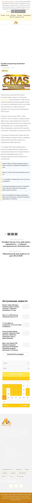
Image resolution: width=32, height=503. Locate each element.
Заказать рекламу (10, 457)
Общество (5, 71)
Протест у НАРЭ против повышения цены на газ (15, 173)
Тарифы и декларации (12, 450)
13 (16, 390)
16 (27, 390)
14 (20, 390)
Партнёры (13, 15)
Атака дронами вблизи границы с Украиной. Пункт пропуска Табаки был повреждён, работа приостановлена (15, 188)
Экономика (4, 473)
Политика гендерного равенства (15, 453)
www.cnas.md (5, 100)
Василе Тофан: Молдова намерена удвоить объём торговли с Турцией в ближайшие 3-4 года (15, 165)
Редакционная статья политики (15, 455)
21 (20, 394)
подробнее (16, 436)
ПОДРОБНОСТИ (20, 11)
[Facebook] (11, 486)
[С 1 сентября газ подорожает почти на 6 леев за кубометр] (26, 324)
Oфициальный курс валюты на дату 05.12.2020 (16, 255)
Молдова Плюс (22, 473)
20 (16, 394)
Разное (4, 476)
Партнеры (8, 448)
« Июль (6, 405)
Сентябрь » (25, 405)
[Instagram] (16, 486)
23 (27, 394)
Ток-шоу (11, 476)
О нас (7, 15)
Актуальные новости (7, 469)
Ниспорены (18, 469)
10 (4, 390)
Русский (3, 15)
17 (4, 394)
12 (12, 390)
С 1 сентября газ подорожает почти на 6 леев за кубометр (15, 180)
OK (12, 11)
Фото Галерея (20, 476)
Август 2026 (16, 374)
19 (12, 394)
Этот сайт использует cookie (10, 1)
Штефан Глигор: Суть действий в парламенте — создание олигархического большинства (16, 244)
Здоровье (13, 473)
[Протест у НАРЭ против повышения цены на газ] (26, 316)
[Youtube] (21, 486)
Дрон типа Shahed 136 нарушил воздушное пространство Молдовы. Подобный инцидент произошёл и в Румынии (16, 197)
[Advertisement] (16, 44)
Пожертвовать (27, 15)
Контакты (19, 15)
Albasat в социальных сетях (16, 17)
